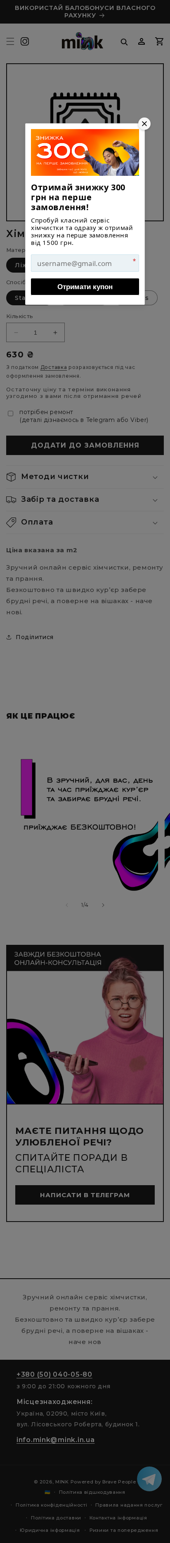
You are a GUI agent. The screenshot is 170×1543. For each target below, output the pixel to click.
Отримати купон (85, 287)
